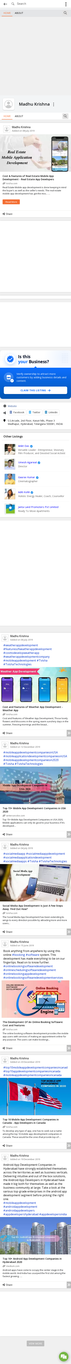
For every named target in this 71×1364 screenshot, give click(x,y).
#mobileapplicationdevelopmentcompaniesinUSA (35, 756)
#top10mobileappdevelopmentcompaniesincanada (36, 1067)
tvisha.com (11, 183)
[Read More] (69, 733)
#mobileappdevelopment (19, 660)
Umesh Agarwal (27, 462)
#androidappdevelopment (20, 1207)
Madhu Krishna (21, 127)
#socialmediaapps (15, 861)
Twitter (36, 412)
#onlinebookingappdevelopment (24, 974)
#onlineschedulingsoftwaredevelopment (29, 970)
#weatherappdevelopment (20, 645)
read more (11, 201)
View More (35, 1343)
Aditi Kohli (24, 492)
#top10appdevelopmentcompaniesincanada (31, 1071)
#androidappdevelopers (19, 1210)
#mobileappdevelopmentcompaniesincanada (32, 1075)
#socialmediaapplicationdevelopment (27, 857)
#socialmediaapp (14, 854)
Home (7, 13)
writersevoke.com (15, 815)
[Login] (65, 5)
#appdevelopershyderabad (20, 1214)
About (19, 13)
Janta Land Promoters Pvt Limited (38, 507)
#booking (18, 955)
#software (32, 955)
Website (12, 406)
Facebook (18, 412)
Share (9, 213)
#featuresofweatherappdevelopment (27, 649)
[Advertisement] (35, 55)
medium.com (12, 1266)
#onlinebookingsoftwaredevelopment (28, 966)
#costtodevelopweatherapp (21, 653)
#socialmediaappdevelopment (45, 854)
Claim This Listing (33, 390)
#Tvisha (42, 660)
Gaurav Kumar (26, 477)
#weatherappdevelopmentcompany (26, 657)
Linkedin (53, 412)
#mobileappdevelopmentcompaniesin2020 (31, 760)
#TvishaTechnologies (17, 664)
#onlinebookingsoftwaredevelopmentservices (33, 978)
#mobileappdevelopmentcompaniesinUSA (30, 752)
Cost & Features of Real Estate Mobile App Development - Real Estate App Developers (28, 177)
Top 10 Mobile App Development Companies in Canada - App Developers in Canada (31, 1121)
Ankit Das (23, 446)
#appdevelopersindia (53, 1214)
